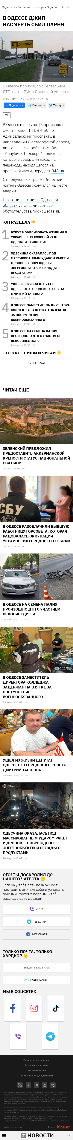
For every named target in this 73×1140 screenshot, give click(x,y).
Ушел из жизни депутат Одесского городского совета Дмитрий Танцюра (37, 289)
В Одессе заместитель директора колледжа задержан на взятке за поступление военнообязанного (27, 687)
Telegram (39, 921)
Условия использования (36, 1060)
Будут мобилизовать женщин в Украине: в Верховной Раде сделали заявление (39, 237)
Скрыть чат (36, 363)
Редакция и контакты (36, 1065)
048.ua (57, 170)
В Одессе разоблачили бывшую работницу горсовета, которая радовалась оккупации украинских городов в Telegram (36, 533)
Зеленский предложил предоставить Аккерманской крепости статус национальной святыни (36, 456)
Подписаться (39, 979)
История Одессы (45, 7)
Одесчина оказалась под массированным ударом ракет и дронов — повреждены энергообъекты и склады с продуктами (40, 263)
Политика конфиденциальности (36, 1075)
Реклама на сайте (37, 1070)
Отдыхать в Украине (16, 7)
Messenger (39, 934)
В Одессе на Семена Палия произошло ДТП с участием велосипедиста (35, 336)
